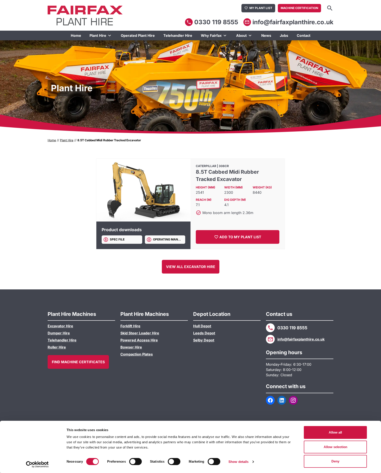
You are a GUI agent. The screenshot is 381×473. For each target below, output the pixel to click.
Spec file (117, 239)
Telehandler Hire (177, 35)
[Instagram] (293, 400)
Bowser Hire (131, 347)
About (241, 35)
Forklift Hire (130, 326)
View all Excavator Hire (190, 266)
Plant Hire (98, 35)
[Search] (329, 8)
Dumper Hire (59, 333)
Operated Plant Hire (138, 35)
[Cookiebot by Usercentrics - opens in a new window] (37, 464)
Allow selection (335, 447)
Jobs (284, 35)
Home (76, 35)
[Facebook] (270, 400)
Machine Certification (299, 8)
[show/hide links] (109, 35)
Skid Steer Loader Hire (139, 333)
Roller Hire (57, 347)
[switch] (135, 461)
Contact (303, 35)
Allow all (335, 432)
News (266, 35)
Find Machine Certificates (78, 362)
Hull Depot (202, 326)
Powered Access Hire (139, 340)
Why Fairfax (211, 35)
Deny (335, 461)
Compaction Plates (136, 354)
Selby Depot (203, 340)
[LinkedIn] (281, 400)
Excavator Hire (60, 326)
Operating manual (168, 239)
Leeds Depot (204, 333)
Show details (238, 462)
